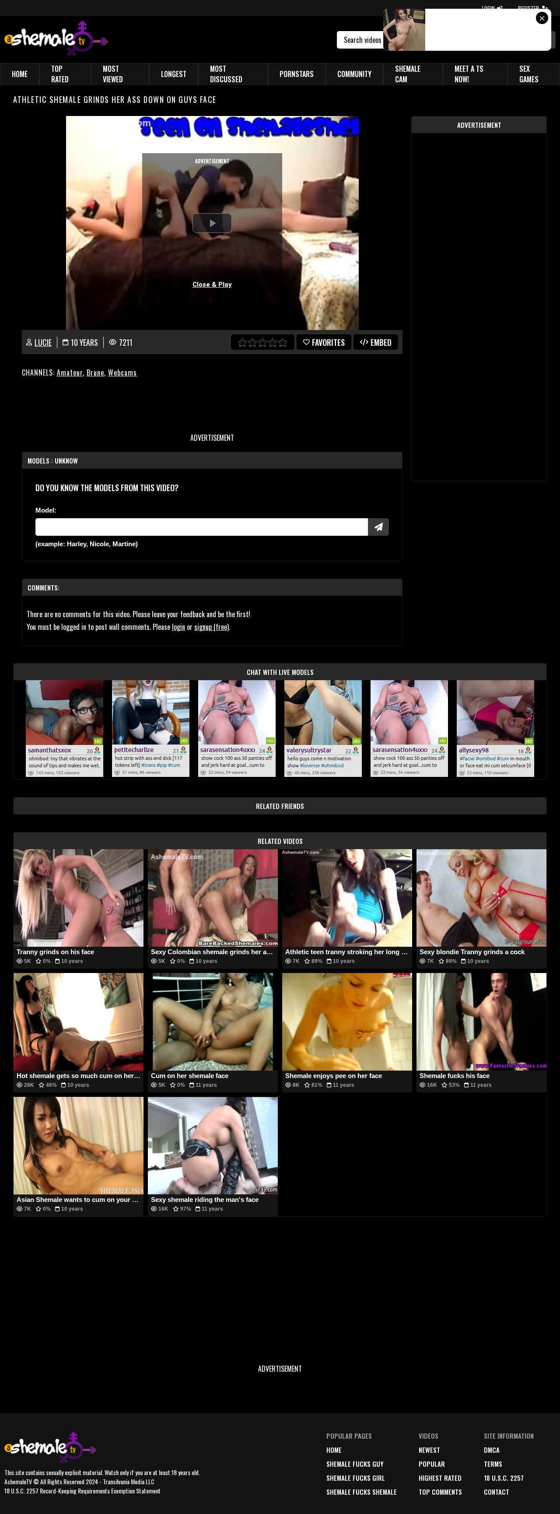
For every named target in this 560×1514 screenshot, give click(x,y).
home (334, 1449)
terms (493, 1463)
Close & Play (212, 284)
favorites (328, 342)
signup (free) (211, 627)
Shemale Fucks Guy (355, 1463)
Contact (496, 1491)
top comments (440, 1491)
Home (20, 74)
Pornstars (297, 74)
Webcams (122, 372)
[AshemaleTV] (56, 40)
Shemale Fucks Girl (355, 1477)
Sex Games (529, 73)
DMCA (492, 1449)
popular (432, 1463)
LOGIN (488, 8)
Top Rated (60, 73)
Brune (95, 372)
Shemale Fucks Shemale (361, 1491)
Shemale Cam (407, 73)
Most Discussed (226, 73)
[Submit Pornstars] (378, 527)
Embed (381, 342)
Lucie (43, 342)
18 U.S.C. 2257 (504, 1477)
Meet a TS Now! (469, 73)
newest (429, 1449)
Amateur (70, 372)
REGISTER (528, 8)
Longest (173, 74)
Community (354, 74)
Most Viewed (113, 73)
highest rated (440, 1477)
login (178, 627)
